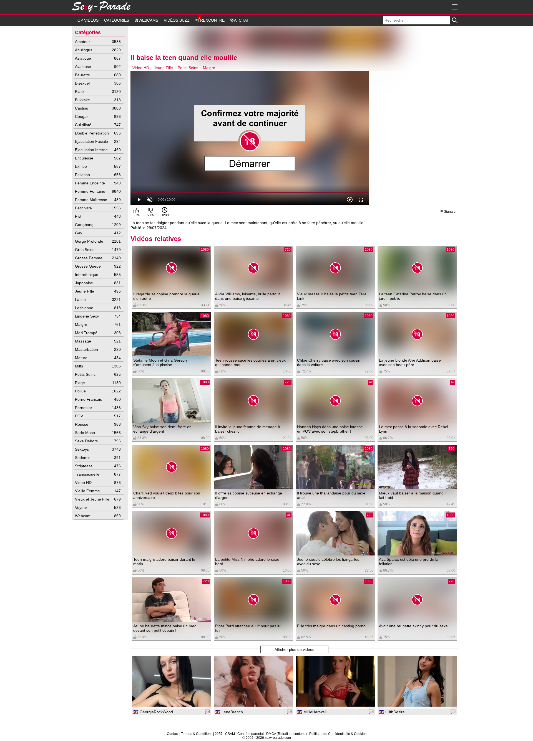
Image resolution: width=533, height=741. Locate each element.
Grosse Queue (98, 266)
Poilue (98, 391)
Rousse (98, 424)
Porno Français (98, 399)
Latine (98, 299)
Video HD (98, 482)
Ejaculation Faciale (98, 141)
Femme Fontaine (98, 191)
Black (98, 91)
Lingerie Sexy (98, 316)
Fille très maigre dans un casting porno (331, 626)
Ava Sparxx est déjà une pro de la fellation (408, 561)
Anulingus (98, 50)
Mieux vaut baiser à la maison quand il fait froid (412, 495)
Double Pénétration (98, 133)
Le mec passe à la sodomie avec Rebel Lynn (413, 429)
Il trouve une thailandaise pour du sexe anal (331, 495)
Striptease (98, 466)
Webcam (98, 516)
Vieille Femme (98, 491)
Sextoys (98, 449)
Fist (98, 216)
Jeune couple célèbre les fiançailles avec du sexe (328, 561)
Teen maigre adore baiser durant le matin (164, 561)
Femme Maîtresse (98, 199)
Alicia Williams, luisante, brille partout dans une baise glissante (247, 296)
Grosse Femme (98, 258)
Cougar (98, 116)
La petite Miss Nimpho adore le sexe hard (247, 561)
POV (98, 416)
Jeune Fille (98, 291)
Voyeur (98, 507)
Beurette (98, 75)
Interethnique (98, 274)
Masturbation (98, 349)
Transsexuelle (98, 474)
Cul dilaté (98, 125)
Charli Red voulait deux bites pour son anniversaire (166, 495)
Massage (98, 341)
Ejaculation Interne (98, 150)
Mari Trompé (98, 333)
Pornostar (98, 407)
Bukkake (98, 100)
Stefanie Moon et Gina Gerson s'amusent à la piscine (160, 362)
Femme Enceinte (98, 183)
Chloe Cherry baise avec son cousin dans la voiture (328, 362)
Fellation (98, 174)
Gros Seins (98, 249)
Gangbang (98, 224)
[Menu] (454, 7)
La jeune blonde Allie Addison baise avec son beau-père (410, 362)
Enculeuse (98, 158)
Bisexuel (98, 83)
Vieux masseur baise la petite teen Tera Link (331, 296)
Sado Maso (98, 432)
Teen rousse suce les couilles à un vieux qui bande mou (250, 362)
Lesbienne (98, 308)
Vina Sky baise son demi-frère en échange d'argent (162, 429)
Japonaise (98, 283)
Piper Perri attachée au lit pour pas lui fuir (248, 628)
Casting (98, 108)
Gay (98, 233)
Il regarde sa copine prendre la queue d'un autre (166, 296)
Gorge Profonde (98, 241)
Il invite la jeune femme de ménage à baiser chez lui (247, 429)
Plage (98, 382)
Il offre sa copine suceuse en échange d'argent (248, 495)
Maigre (98, 324)
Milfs (98, 366)
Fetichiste (98, 208)
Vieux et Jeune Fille (98, 499)
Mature (98, 358)
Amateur (98, 41)
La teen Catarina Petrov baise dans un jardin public (413, 296)
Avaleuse (98, 66)
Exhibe (98, 166)
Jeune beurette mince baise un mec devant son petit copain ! (164, 628)
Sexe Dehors (98, 441)
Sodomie (98, 457)
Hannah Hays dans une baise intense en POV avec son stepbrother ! (330, 429)
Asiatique (98, 58)
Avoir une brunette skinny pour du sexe (413, 626)
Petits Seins (98, 374)
